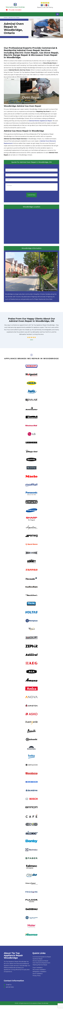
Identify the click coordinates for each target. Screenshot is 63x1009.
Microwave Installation (39, 969)
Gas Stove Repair (37, 958)
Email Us (8, 984)
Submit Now (31, 195)
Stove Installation (38, 973)
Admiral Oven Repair (14, 17)
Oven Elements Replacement (41, 962)
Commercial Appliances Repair (42, 956)
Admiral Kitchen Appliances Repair (40, 120)
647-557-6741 (10, 987)
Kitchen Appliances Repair (40, 960)
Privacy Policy (37, 975)
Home (5, 17)
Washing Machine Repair (40, 964)
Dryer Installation (38, 967)
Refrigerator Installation (39, 971)
